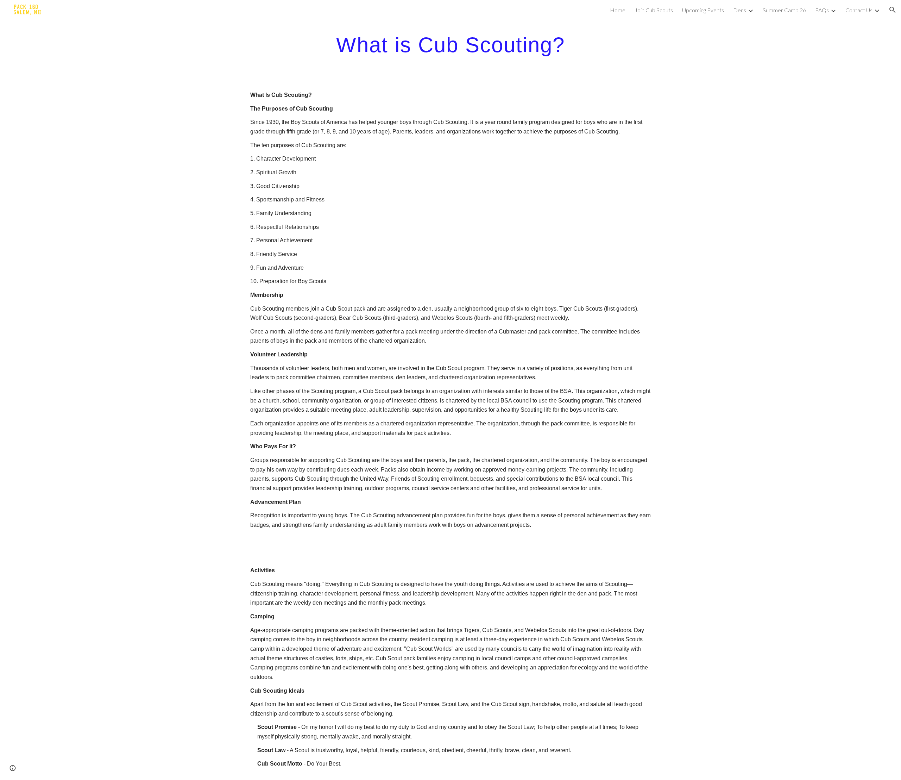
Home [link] (617, 10)
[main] (450, 45)
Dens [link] (739, 10)
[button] (892, 9)
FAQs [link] (822, 10)
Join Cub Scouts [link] (654, 10)
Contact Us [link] (858, 10)
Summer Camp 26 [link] (784, 10)
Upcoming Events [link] (703, 10)
